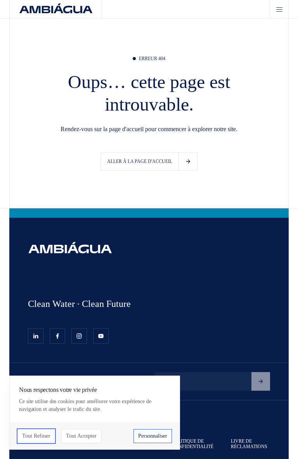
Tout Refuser (36, 436)
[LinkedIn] (35, 336)
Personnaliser (152, 436)
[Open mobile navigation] (279, 9)
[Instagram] (79, 336)
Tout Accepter (81, 436)
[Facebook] (57, 336)
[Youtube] (101, 336)
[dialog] (94, 413)
